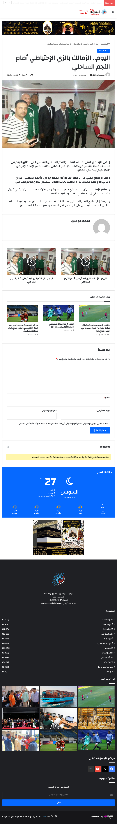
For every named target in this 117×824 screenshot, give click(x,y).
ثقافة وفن (108, 662)
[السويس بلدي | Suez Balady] (93, 12)
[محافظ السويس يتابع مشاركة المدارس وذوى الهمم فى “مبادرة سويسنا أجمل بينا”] (20, 696)
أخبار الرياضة (94, 44)
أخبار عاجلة (108, 638)
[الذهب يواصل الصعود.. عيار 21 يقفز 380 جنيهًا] (96, 718)
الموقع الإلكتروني (49, 410)
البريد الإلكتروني (103, 410)
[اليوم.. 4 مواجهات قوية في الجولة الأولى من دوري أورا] (58, 313)
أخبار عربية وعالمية (105, 643)
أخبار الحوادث (107, 624)
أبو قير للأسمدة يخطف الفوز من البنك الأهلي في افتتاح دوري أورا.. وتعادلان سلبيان (23, 328)
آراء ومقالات (107, 619)
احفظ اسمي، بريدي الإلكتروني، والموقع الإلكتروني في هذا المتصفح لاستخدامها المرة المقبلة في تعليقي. (63, 423)
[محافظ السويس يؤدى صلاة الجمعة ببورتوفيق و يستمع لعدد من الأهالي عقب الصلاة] (20, 740)
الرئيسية (104, 44)
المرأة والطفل (107, 657)
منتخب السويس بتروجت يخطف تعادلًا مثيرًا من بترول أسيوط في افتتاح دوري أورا (95, 328)
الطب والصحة (107, 652)
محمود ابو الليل (98, 75)
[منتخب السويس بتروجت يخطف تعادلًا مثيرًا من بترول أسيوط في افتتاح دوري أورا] (94, 313)
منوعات (109, 671)
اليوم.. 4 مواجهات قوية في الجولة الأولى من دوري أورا (61, 325)
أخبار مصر (109, 648)
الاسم (107, 397)
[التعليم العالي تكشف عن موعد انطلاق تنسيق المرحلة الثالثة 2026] (58, 718)
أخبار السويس (107, 633)
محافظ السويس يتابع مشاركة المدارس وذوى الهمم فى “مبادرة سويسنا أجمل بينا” (67, 3)
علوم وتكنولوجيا (105, 667)
